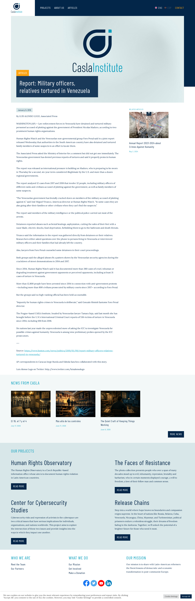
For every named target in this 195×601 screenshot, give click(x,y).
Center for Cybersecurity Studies (39, 506)
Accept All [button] (186, 596)
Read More (18, 486)
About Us (59, 7)
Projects (45, 7)
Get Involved (75, 568)
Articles (72, 7)
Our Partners (17, 568)
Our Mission (74, 564)
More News (176, 434)
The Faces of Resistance (142, 462)
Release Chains (132, 502)
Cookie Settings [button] (171, 596)
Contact (179, 7)
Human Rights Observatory (41, 462)
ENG (160, 7)
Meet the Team (18, 564)
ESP (169, 7)
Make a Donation (77, 572)
